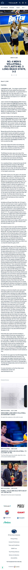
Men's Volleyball (5, 410)
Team (17, 7)
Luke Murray (13, 105)
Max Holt (15, 103)
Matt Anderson (15, 101)
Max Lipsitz (23, 121)
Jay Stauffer (14, 139)
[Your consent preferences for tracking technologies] (2, 567)
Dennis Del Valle (16, 136)
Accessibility (14, 558)
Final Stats (3, 85)
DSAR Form (14, 548)
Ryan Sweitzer (9, 118)
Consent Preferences (14, 542)
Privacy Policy (14, 538)
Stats (23, 7)
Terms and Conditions (14, 545)
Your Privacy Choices (14, 551)
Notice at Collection (14, 555)
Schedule (11, 7)
